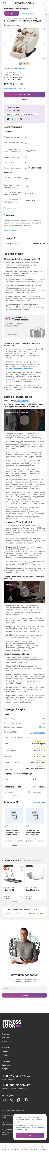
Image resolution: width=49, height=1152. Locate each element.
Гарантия (6, 1065)
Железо (42, 727)
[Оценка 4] (15, 913)
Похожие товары (33, 860)
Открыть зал (7, 1055)
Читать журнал (39, 802)
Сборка (5, 1069)
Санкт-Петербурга (19, 68)
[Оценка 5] (18, 913)
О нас (4, 1041)
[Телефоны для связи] (44, 3)
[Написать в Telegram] (12, 1100)
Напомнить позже (11, 25)
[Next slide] (44, 43)
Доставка (6, 1061)
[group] (14, 845)
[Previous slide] (5, 43)
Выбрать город (28, 13)
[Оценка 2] (8, 913)
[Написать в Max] (19, 1100)
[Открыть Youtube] (26, 1100)
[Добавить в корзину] (21, 897)
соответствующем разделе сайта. (19, 368)
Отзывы (9, 238)
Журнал (5, 1051)
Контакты (6, 1048)
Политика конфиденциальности (14, 1110)
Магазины (6, 1038)
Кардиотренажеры (37, 733)
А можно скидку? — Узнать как (14, 89)
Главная (5, 1034)
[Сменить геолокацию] (4, 3)
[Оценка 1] (5, 913)
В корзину (24, 100)
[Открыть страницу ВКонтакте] (4, 1100)
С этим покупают (11, 860)
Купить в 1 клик (24, 94)
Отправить (24, 995)
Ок (30, 1135)
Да (11, 13)
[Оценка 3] (11, 913)
